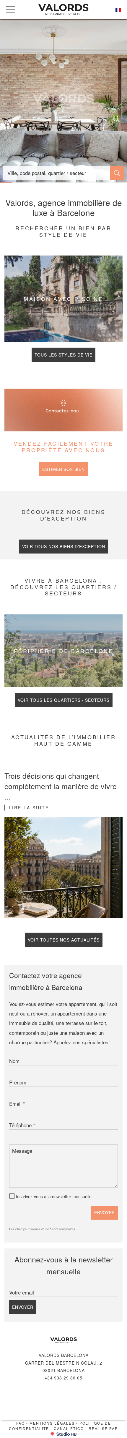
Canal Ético (69, 1428)
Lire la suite (29, 808)
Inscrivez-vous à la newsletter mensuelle (54, 1196)
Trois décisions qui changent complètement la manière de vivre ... (60, 786)
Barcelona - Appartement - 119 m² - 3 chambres (63, 101)
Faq (20, 1423)
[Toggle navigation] (10, 9)
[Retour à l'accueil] (63, 9)
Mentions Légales (52, 1423)
